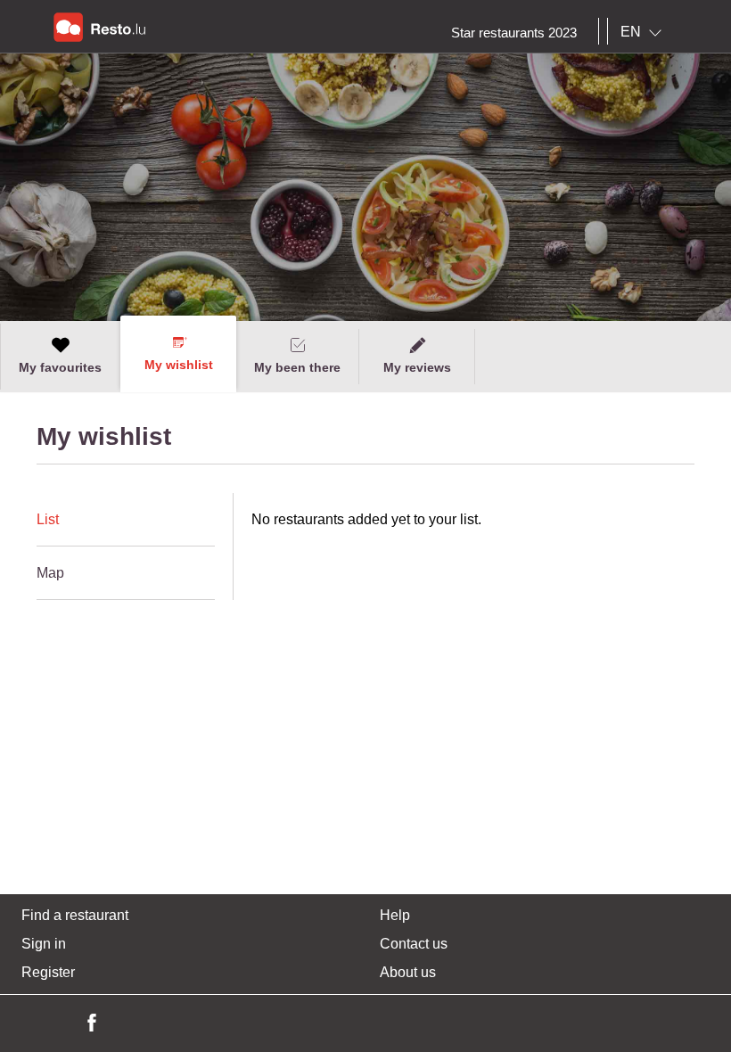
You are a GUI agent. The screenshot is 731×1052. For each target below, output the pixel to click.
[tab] (126, 520)
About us (408, 972)
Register (48, 972)
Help (395, 915)
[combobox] (645, 32)
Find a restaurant (74, 915)
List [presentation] (48, 519)
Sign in (43, 943)
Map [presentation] (50, 572)
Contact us (414, 943)
